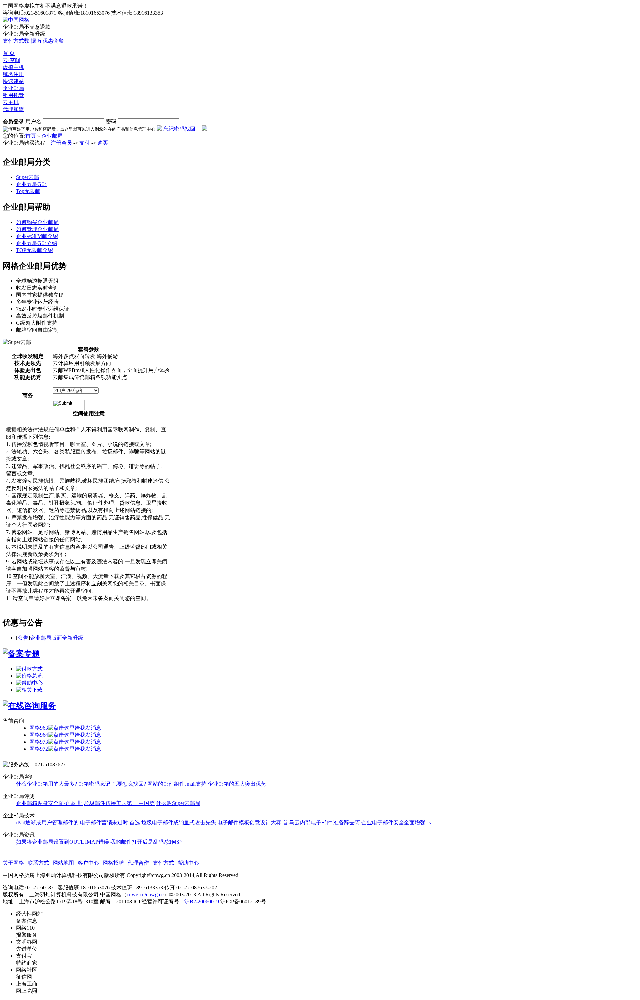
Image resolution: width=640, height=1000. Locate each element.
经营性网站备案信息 (29, 917)
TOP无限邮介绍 (34, 250)
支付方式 (13, 41)
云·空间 (11, 60)
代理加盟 (13, 109)
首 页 (9, 53)
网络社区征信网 (26, 973)
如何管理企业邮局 (37, 229)
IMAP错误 (97, 842)
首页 (30, 136)
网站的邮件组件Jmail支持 (176, 784)
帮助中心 (188, 863)
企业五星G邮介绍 (36, 243)
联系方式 (38, 863)
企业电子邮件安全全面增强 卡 (396, 822)
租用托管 (13, 95)
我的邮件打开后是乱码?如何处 (146, 842)
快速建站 (13, 81)
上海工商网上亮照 (26, 987)
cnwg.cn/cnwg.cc (145, 894)
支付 (84, 143)
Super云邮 (27, 177)
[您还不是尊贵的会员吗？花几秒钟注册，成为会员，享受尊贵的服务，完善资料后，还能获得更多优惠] (159, 129)
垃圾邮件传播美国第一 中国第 (119, 803)
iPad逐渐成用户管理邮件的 (47, 822)
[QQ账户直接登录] (204, 129)
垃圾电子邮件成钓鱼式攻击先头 (178, 822)
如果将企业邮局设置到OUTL (50, 842)
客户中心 (88, 863)
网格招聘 (113, 863)
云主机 (11, 102)
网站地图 (63, 863)
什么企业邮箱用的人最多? (46, 784)
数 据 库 (33, 41)
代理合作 (138, 863)
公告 (23, 638)
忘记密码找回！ (182, 129)
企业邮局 (13, 88)
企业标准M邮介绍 (37, 236)
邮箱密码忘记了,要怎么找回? (112, 784)
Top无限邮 (28, 191)
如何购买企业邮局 (37, 222)
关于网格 (13, 863)
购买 (102, 143)
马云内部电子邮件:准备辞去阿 (324, 822)
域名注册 (13, 74)
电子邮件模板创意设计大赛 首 (252, 822)
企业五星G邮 (31, 184)
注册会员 (61, 143)
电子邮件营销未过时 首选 (110, 822)
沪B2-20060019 (201, 901)
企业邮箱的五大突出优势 (237, 784)
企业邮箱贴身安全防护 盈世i (49, 803)
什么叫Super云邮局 (178, 803)
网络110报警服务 (26, 931)
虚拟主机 (13, 67)
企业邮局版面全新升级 (56, 638)
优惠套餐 (53, 41)
